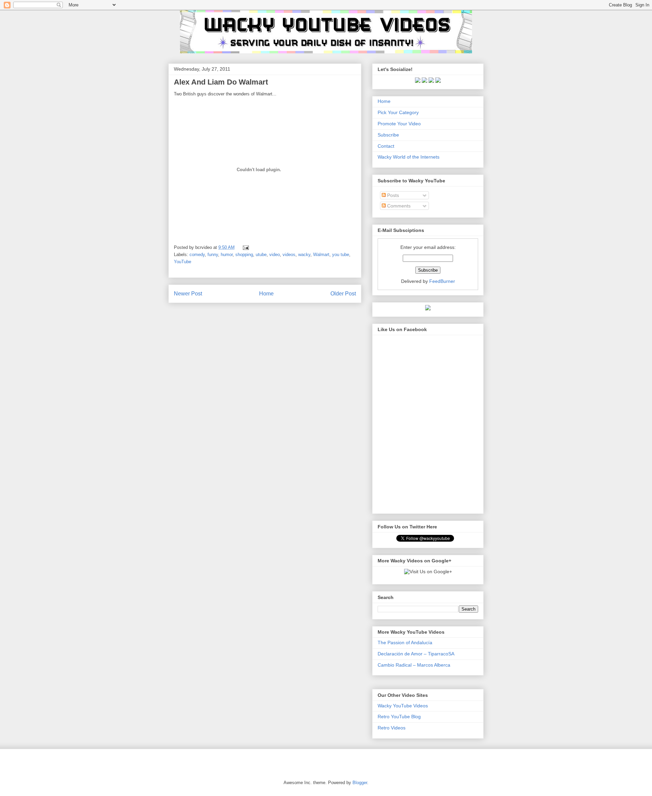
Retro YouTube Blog (399, 716)
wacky (304, 254)
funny (212, 254)
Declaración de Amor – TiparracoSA (416, 653)
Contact (386, 146)
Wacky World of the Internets (408, 157)
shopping (244, 254)
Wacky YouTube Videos (403, 705)
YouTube (182, 261)
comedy (197, 254)
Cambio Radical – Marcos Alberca (414, 665)
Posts (392, 195)
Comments (398, 206)
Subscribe (388, 135)
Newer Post (188, 293)
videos (289, 254)
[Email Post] (244, 247)
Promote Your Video (399, 123)
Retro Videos (391, 727)
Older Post (343, 293)
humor (227, 254)
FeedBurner (442, 281)
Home (266, 293)
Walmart (321, 254)
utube (261, 254)
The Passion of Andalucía (405, 642)
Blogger (359, 782)
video (274, 254)
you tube (340, 254)
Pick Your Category (398, 112)
